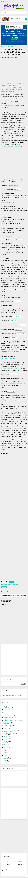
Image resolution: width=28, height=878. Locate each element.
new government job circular (12, 695)
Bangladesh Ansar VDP (9, 717)
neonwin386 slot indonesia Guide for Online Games (17, 19)
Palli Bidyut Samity (8, 747)
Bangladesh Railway (8, 727)
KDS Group (6, 738)
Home (2, 46)
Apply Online (17, 189)
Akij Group (6, 711)
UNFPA (5, 755)
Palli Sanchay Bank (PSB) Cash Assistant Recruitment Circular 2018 (11, 90)
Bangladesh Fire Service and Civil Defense (13, 720)
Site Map (20, 864)
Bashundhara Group (8, 731)
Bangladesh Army (7, 719)
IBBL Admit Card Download (9, 358)
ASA (4, 706)
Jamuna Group (7, 736)
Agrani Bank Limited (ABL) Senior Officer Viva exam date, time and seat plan (13, 84)
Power (5, 749)
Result (5, 752)
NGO (5, 746)
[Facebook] (1, 1)
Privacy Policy (8, 864)
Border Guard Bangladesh (9, 733)
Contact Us (20, 861)
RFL (4, 750)
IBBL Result (11, 391)
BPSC (5, 712)
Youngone (6, 761)
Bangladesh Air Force (8, 715)
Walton (5, 760)
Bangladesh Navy (7, 723)
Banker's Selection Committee (10, 730)
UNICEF (5, 757)
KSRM (5, 739)
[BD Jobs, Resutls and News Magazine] (14, 8)
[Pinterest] (6, 1)
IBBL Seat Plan (13, 374)
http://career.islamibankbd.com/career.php (11, 105)
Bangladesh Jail (7, 722)
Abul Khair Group (7, 707)
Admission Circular (8, 709)
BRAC (5, 714)
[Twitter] (3, 1)
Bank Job (12, 46)
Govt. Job (6, 734)
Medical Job (6, 741)
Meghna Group (7, 742)
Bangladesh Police (8, 725)
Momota (5, 744)
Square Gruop (7, 754)
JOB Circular (7, 46)
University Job (7, 758)
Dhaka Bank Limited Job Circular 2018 (11, 87)
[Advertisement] (14, 71)
